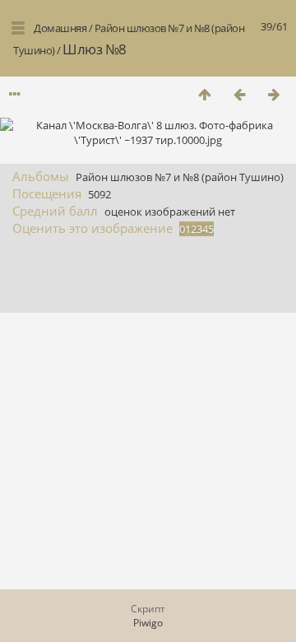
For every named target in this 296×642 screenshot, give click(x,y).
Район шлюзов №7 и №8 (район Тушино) (180, 177)
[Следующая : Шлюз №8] (274, 94)
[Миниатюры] (204, 94)
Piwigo (148, 623)
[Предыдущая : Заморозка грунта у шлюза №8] (239, 94)
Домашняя (60, 28)
